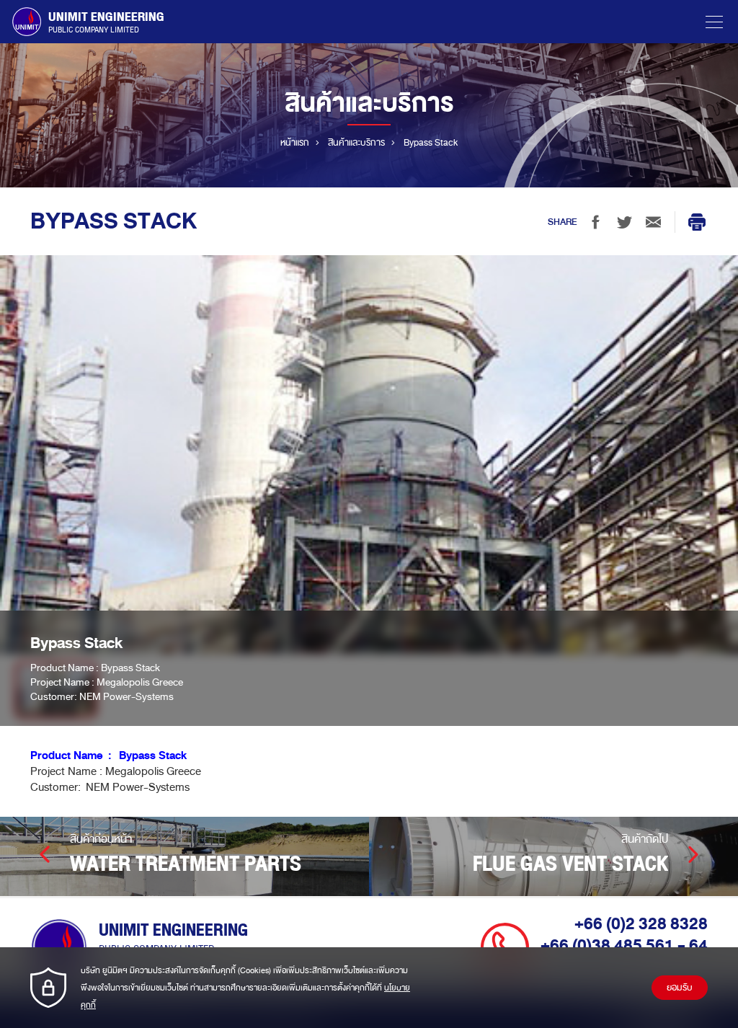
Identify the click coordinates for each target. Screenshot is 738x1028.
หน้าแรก (294, 143)
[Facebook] (595, 222)
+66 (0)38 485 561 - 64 (624, 946)
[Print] (697, 222)
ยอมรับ (680, 987)
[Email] (653, 222)
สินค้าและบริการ (356, 143)
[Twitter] (624, 222)
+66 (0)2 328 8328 (641, 924)
